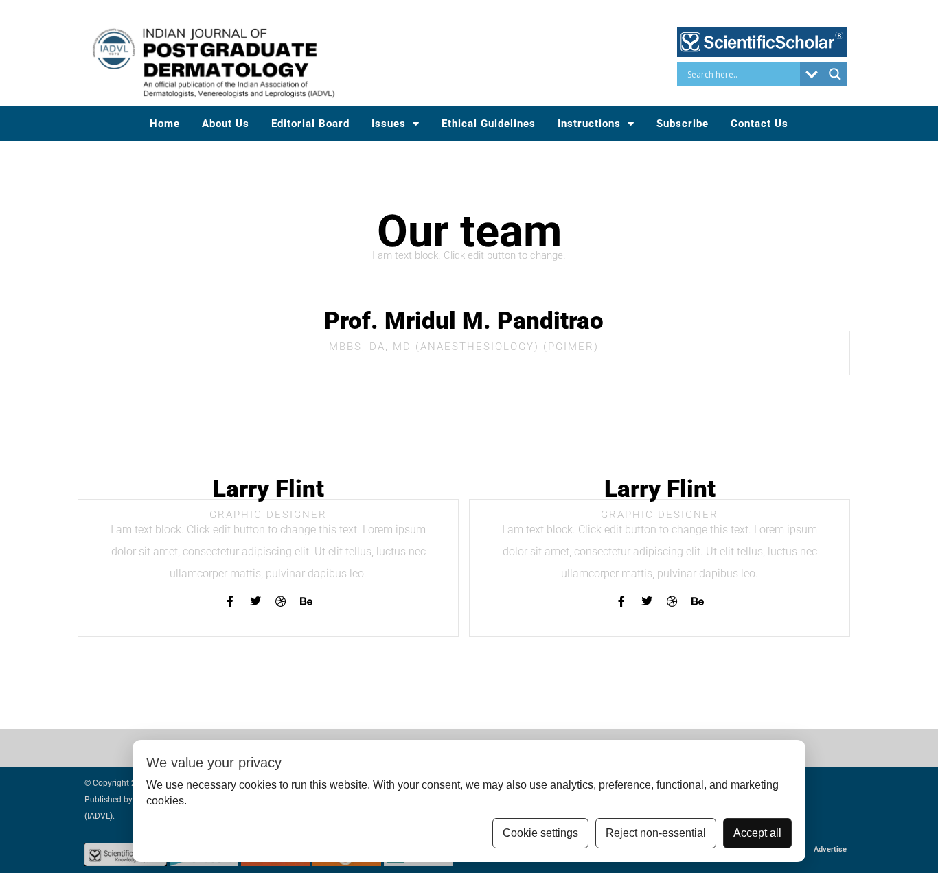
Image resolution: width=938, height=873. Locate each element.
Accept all (757, 833)
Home (165, 123)
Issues (388, 123)
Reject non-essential (656, 833)
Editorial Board (310, 123)
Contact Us (759, 123)
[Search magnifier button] (835, 74)
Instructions (589, 123)
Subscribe (682, 123)
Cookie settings (540, 833)
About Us (225, 123)
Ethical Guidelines (489, 123)
